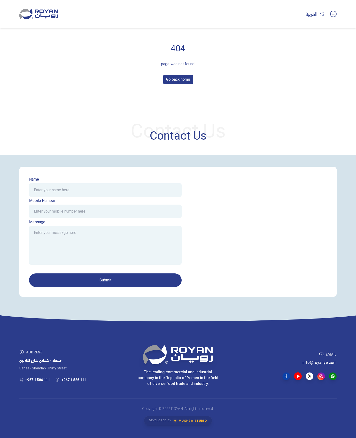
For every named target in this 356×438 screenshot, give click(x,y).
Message (37, 222)
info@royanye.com (319, 362)
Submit (105, 280)
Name (34, 179)
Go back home (178, 79)
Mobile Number (42, 200)
